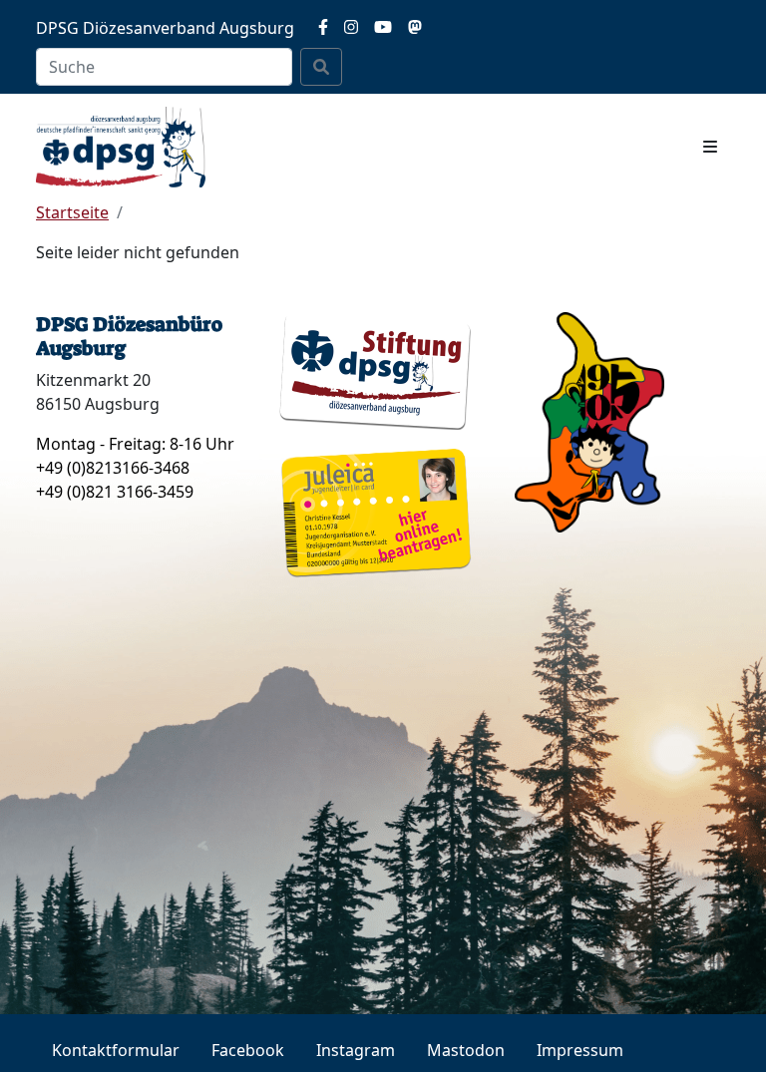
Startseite (72, 212)
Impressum (580, 1050)
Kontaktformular (116, 1050)
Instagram (355, 1050)
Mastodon (466, 1050)
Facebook (247, 1050)
